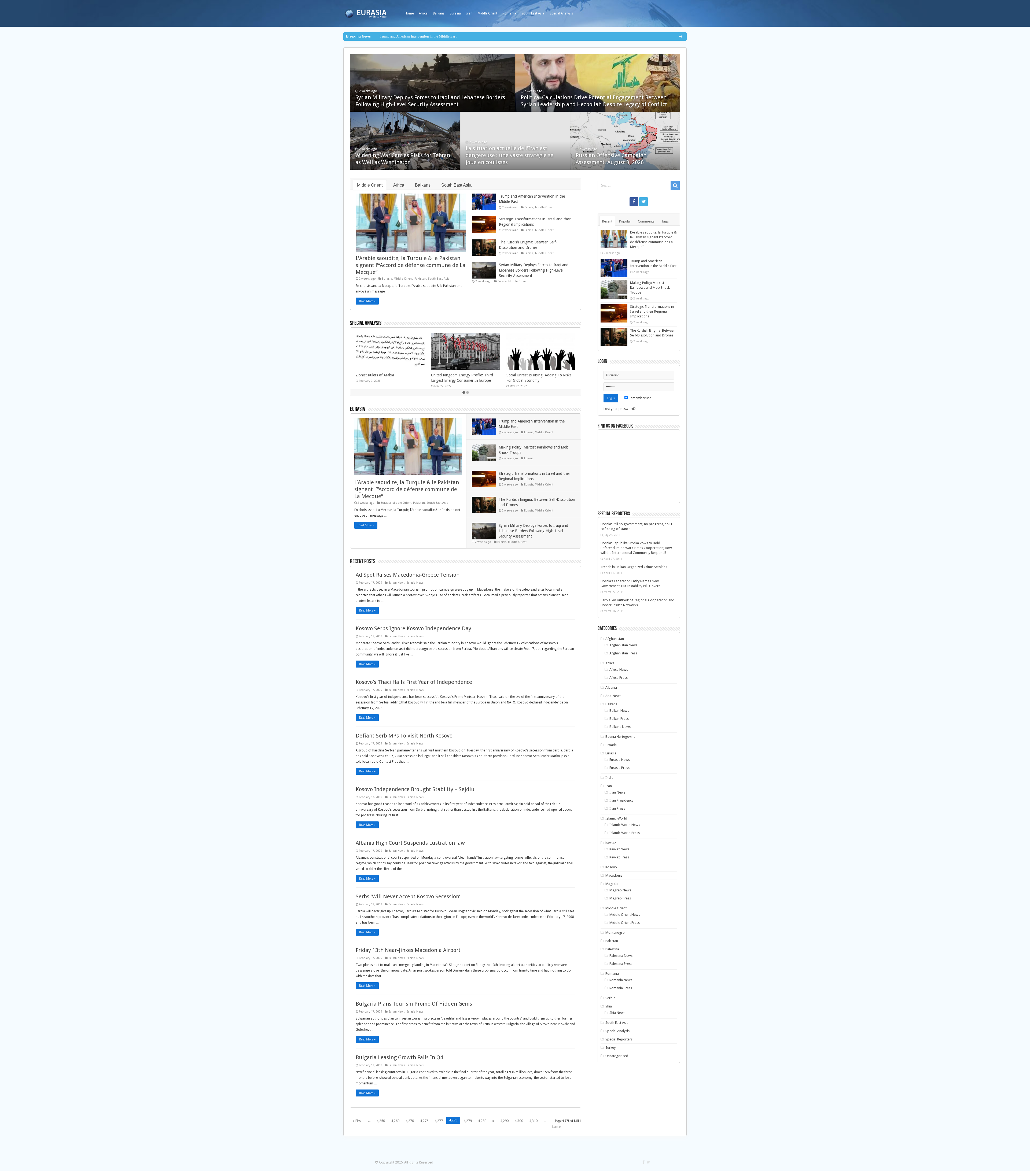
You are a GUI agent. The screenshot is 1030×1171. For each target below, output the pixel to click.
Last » (556, 1127)
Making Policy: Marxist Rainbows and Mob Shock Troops (650, 287)
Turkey (610, 1048)
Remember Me (639, 398)
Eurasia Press (619, 768)
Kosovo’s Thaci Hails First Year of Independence (414, 682)
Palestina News (620, 956)
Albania (611, 687)
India (609, 778)
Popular (625, 221)
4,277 (439, 1121)
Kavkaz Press (619, 857)
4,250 (381, 1121)
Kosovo (611, 867)
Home (409, 13)
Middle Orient (487, 13)
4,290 (504, 1121)
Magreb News (620, 890)
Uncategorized (616, 1056)
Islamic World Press (624, 833)
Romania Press (620, 988)
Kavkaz (610, 843)
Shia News (617, 1013)
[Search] (675, 185)
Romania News (620, 980)
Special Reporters (618, 1039)
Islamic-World (616, 818)
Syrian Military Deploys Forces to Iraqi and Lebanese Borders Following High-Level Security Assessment (533, 270)
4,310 (533, 1121)
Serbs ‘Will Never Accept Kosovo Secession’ (408, 896)
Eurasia (455, 13)
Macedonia (614, 875)
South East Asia (532, 13)
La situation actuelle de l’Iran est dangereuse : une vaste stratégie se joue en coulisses (509, 155)
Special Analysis (561, 13)
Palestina (612, 949)
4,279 (468, 1121)
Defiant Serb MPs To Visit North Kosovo (404, 735)
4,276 (424, 1121)
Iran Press (617, 808)
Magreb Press (620, 898)
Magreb (611, 884)
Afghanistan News (623, 645)
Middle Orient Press (624, 923)
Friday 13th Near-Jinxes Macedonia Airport (408, 950)
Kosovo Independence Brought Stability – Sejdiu (415, 789)
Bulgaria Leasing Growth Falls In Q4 (399, 1057)
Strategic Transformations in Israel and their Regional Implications (652, 311)
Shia (608, 1006)
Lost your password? (620, 409)
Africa (423, 13)
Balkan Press (619, 719)
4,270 (410, 1121)
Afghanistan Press (623, 653)
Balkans (438, 13)
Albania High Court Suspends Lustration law (410, 843)
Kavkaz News (619, 849)
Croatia (611, 745)
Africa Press (618, 678)
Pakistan (420, 278)
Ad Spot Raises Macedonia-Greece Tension (407, 575)
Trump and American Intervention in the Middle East (418, 36)
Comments (646, 221)
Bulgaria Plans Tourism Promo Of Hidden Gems (414, 1003)
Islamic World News (624, 825)
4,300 (519, 1121)
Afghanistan (614, 639)
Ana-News (613, 696)
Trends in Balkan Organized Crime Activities (634, 567)
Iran (469, 13)
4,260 (395, 1121)
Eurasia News (415, 582)
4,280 (482, 1121)
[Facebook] (634, 201)
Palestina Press (620, 964)
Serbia (610, 998)
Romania (509, 13)
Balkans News (620, 727)
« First (357, 1121)
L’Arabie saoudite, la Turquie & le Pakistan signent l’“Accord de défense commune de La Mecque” (410, 265)
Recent (607, 221)
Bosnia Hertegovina (620, 737)
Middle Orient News (624, 915)
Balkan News (396, 582)
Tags (665, 221)
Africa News (618, 670)
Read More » (367, 301)
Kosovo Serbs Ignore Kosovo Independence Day (413, 628)
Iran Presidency (621, 800)
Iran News (617, 792)
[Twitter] (643, 201)
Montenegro (615, 933)
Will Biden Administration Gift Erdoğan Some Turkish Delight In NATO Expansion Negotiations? (540, 380)
